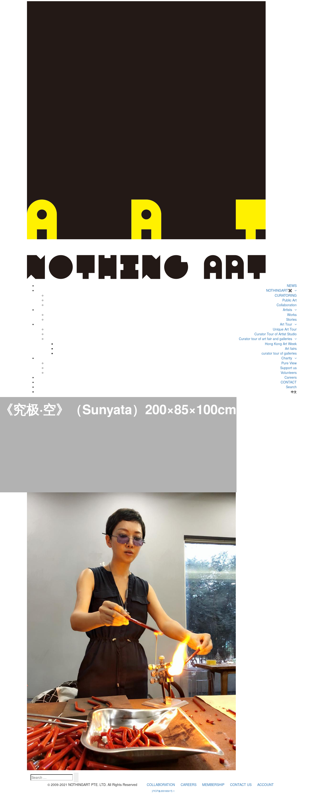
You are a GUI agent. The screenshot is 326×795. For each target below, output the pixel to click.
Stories (291, 319)
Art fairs (291, 348)
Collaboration (287, 304)
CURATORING (286, 295)
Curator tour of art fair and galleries (265, 338)
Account (265, 784)
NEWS (292, 285)
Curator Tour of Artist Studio (275, 333)
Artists (287, 309)
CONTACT (289, 382)
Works (292, 314)
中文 (293, 392)
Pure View (289, 363)
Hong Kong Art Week (281, 343)
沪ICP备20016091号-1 (163, 791)
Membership (213, 784)
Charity (286, 358)
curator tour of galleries (279, 353)
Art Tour (286, 324)
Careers (290, 377)
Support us (288, 367)
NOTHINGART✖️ (279, 290)
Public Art (289, 300)
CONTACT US (241, 784)
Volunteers (289, 372)
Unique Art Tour (285, 329)
